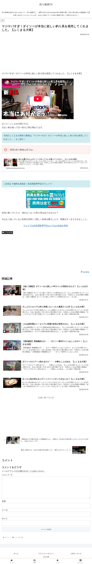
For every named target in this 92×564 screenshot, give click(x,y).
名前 (4, 501)
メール (5, 510)
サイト (5, 519)
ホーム (16, 553)
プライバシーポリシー (46, 553)
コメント (7, 475)
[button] (85, 392)
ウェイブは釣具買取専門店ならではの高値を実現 (45, 226)
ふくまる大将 (8, 232)
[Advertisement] (46, 53)
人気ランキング (76, 553)
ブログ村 (46, 557)
